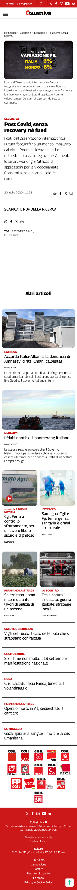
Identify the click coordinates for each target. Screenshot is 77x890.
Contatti (9, 4)
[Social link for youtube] (67, 3)
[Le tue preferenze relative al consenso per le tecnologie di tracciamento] (69, 882)
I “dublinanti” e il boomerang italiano (37, 437)
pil (6, 235)
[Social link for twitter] (50, 3)
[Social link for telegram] (73, 3)
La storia (38, 878)
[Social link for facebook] (56, 3)
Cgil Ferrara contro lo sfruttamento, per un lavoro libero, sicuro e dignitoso (19, 525)
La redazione (25, 4)
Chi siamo (38, 860)
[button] (55, 193)
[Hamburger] (5, 14)
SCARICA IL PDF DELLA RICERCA (30, 209)
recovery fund (22, 231)
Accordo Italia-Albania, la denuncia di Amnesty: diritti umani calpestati (37, 358)
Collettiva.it (38, 822)
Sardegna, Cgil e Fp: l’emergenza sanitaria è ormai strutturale (56, 520)
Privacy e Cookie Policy (38, 882)
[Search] (41, 4)
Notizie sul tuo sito (38, 873)
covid (15, 235)
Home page (10, 32)
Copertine (25, 32)
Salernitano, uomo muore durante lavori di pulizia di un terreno (19, 602)
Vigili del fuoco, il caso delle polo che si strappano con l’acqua (37, 635)
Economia (39, 32)
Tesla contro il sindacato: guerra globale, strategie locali (56, 602)
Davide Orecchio (49, 615)
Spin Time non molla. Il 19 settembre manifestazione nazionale (35, 660)
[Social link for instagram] (61, 3)
